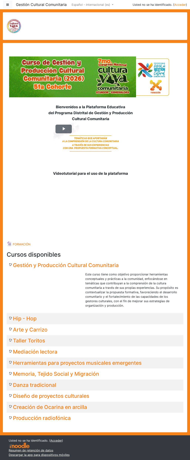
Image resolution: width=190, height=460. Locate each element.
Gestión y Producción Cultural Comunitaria (66, 265)
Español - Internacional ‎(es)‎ (91, 4)
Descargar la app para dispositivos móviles (39, 455)
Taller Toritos (29, 341)
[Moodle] (19, 445)
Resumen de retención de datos (31, 450)
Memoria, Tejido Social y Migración (56, 374)
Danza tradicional (34, 385)
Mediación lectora (35, 352)
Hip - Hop (25, 319)
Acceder (180, 4)
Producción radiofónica (42, 418)
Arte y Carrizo (30, 330)
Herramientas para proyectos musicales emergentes (77, 363)
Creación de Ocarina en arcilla (50, 407)
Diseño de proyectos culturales (51, 396)
